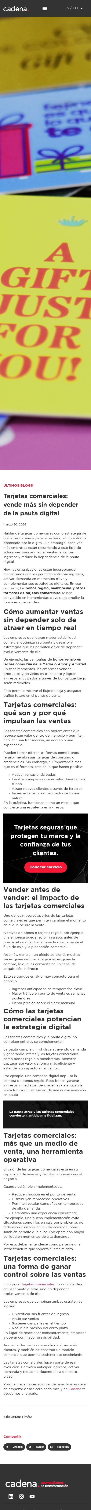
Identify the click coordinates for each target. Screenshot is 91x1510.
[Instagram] (21, 1496)
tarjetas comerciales (38, 1284)
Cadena (75, 1389)
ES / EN (71, 8)
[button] (44, 8)
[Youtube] (32, 1496)
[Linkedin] (11, 1496)
